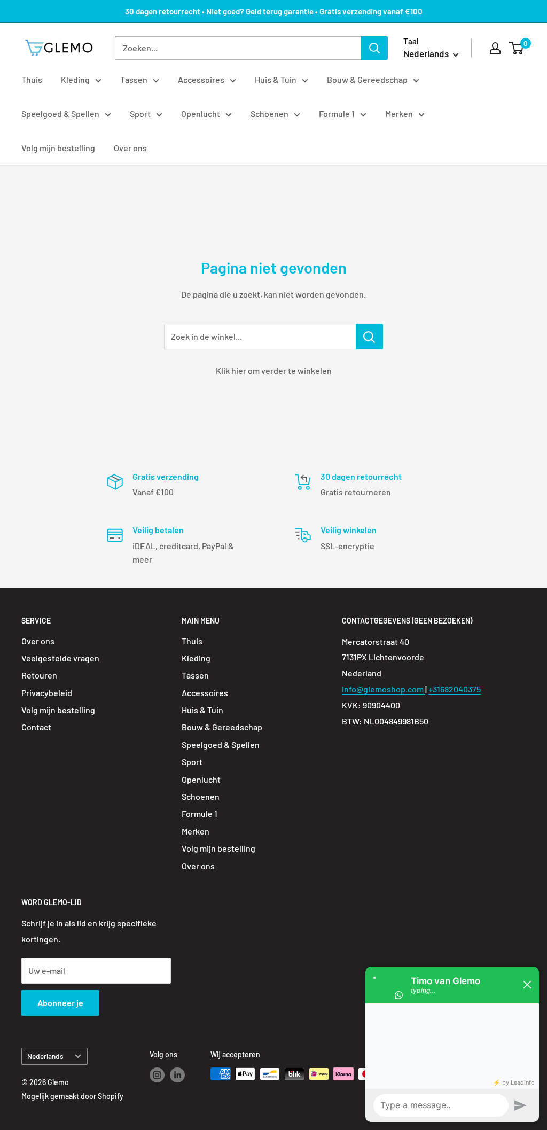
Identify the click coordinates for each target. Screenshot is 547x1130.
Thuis (31, 79)
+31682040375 (454, 689)
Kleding (75, 79)
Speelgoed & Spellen (60, 113)
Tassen (133, 79)
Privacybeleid (46, 693)
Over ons (130, 148)
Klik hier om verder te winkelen (274, 370)
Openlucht (200, 113)
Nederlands (45, 1056)
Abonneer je (60, 1002)
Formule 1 (337, 113)
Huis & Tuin (275, 79)
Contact (36, 727)
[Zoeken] (374, 48)
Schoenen (269, 113)
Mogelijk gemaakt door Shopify (72, 1096)
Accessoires (201, 79)
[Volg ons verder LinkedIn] (177, 1074)
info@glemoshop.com (383, 689)
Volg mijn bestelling (58, 148)
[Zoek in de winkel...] (369, 336)
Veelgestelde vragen (60, 658)
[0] (516, 48)
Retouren (39, 675)
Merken (399, 113)
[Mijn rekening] (495, 48)
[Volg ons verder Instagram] (157, 1074)
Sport (140, 113)
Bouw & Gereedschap (367, 79)
